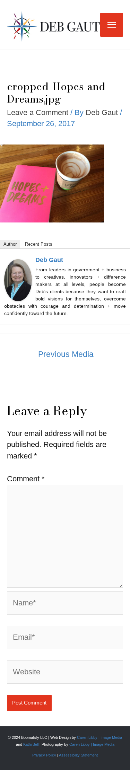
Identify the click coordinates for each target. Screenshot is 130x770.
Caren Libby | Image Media (99, 737)
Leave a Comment (37, 112)
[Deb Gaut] (18, 279)
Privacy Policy (44, 755)
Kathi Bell (30, 744)
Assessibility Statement (78, 755)
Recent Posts (38, 244)
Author (10, 244)
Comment (26, 478)
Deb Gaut (49, 259)
